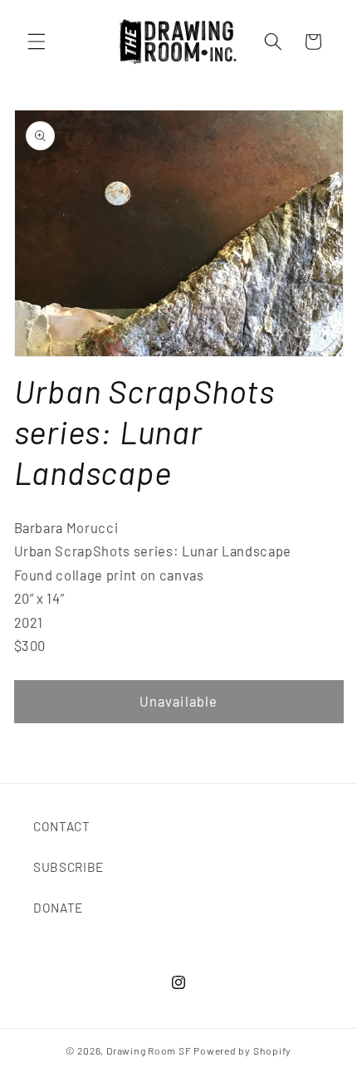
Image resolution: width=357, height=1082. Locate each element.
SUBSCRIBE (68, 866)
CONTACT (61, 826)
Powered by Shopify (242, 1050)
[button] (36, 41)
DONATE (58, 907)
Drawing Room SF (149, 1050)
